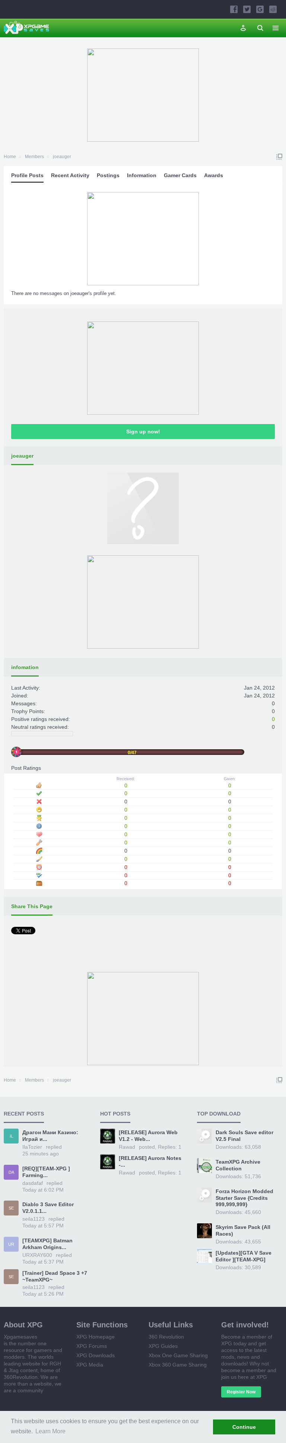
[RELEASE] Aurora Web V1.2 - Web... (148, 1135)
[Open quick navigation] (279, 156)
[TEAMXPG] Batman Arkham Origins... (47, 1243)
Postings (108, 175)
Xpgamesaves (20, 1337)
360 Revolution (166, 1337)
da (11, 1172)
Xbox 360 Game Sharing (178, 1365)
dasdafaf (32, 1183)
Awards (213, 175)
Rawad (127, 1147)
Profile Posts (27, 175)
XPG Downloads (95, 1355)
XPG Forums (91, 1346)
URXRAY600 (37, 1255)
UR (11, 1244)
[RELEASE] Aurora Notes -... (150, 1161)
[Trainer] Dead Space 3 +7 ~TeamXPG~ (54, 1276)
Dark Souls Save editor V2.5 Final (244, 1135)
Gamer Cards (180, 175)
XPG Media (89, 1365)
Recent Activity (70, 175)
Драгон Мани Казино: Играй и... (50, 1135)
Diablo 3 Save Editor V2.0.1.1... (48, 1207)
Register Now (241, 1392)
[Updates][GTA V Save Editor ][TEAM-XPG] (243, 1256)
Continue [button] (244, 1427)
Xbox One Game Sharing (178, 1355)
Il (11, 1136)
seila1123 (33, 1219)
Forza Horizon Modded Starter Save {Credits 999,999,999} (244, 1198)
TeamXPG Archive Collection (238, 1165)
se (11, 1208)
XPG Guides (163, 1346)
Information (141, 175)
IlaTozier (32, 1147)
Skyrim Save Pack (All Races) (243, 1230)
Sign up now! (143, 432)
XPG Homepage (95, 1337)
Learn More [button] (50, 1431)
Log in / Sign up (243, 28)
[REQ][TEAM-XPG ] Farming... (46, 1172)
